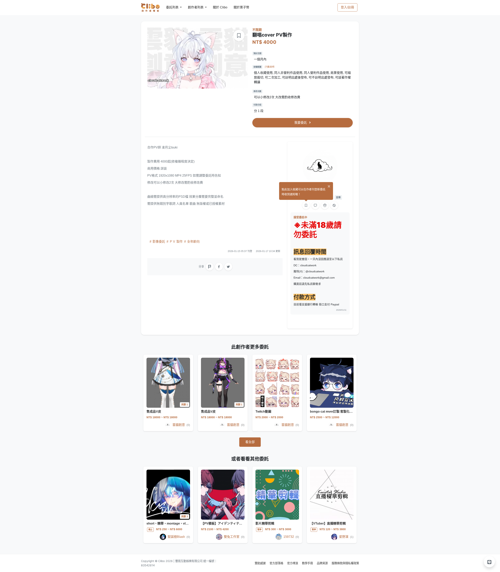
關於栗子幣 (237, 7)
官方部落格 (277, 563)
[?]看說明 (269, 67)
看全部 (250, 442)
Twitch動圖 (263, 411)
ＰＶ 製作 (176, 241)
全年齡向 (193, 241)
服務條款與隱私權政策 (345, 563)
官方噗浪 (293, 563)
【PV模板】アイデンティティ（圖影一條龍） (232, 523)
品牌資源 (323, 563)
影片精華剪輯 (264, 523)
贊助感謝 (260, 563)
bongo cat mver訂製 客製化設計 (333, 411)
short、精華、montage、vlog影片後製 (174, 523)
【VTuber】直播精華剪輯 (328, 523)
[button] (489, 561)
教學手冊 (308, 563)
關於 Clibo (216, 7)
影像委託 (159, 241)
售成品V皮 (153, 411)
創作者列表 (192, 7)
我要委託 (301, 122)
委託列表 (170, 7)
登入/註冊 (347, 7)
